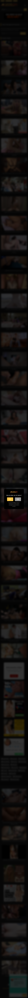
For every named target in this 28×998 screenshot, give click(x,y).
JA (10, 499)
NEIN (18, 499)
